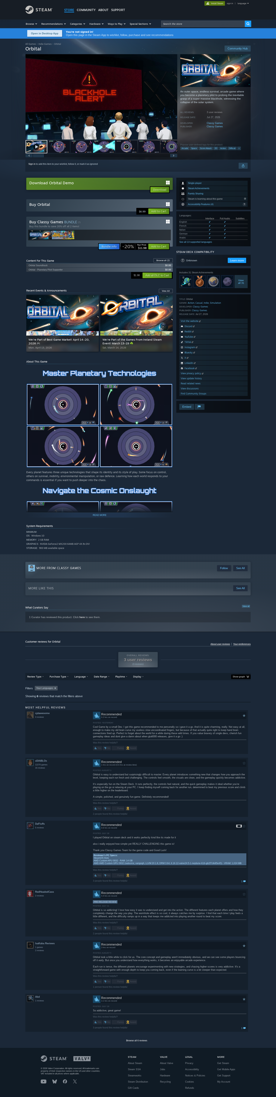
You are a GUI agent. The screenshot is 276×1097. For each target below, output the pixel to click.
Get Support (223, 1075)
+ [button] (239, 148)
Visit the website (190, 321)
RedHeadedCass (44, 891)
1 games (39, 947)
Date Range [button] (100, 676)
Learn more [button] (237, 260)
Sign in (31, 164)
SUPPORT (118, 10)
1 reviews (39, 1001)
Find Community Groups (193, 393)
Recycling (165, 1081)
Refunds (189, 1088)
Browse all (163, 260)
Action (223, 148)
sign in (230, 3)
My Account (223, 1081)
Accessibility (192, 1069)
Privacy (189, 1063)
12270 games (41, 765)
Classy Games (215, 123)
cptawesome (42, 713)
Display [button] (137, 676)
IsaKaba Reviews (45, 943)
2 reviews (39, 896)
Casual (199, 302)
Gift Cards (133, 1088)
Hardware (165, 1075)
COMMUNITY (86, 10)
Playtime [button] (120, 676)
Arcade (185, 148)
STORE (69, 10)
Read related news (191, 383)
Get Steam (223, 1063)
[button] (31, 23)
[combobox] (203, 24)
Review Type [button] (34, 676)
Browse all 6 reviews (136, 1040)
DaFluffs (40, 823)
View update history (191, 378)
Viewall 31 (241, 281)
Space (194, 148)
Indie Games (45, 44)
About (103, 10)
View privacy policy (191, 373)
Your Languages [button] (44, 688)
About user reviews (220, 644)
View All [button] (166, 291)
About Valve (166, 1063)
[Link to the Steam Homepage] (39, 12)
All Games (30, 44)
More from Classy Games (58, 568)
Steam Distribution (138, 1081)
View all (246, 606)
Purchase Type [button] (58, 676)
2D (216, 148)
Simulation (215, 302)
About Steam (135, 1063)
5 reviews (39, 827)
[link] (134, 247)
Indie (206, 302)
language (242, 3)
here (82, 617)
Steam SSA (134, 1069)
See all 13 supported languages (195, 242)
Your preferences (242, 644)
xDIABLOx (41, 760)
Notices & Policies (195, 1075)
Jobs (162, 1069)
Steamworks (134, 1075)
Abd (37, 996)
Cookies (189, 1081)
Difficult (232, 148)
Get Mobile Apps (226, 1069)
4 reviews (39, 717)
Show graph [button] (239, 676)
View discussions (190, 388)
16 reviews (40, 768)
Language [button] (80, 676)
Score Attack (206, 148)
